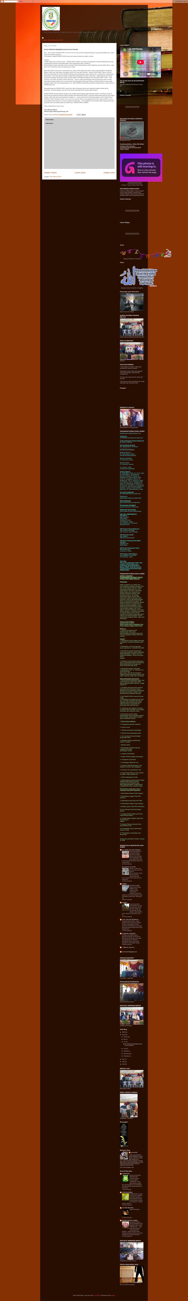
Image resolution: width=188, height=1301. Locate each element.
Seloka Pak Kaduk (135, 1209)
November (127, 1053)
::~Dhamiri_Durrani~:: (128, 947)
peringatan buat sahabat (128, 921)
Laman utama (80, 173)
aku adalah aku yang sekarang (131, 850)
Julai (125, 1048)
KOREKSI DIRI (134, 1194)
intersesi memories (135, 904)
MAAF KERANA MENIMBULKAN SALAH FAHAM (132, 1044)
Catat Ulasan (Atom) (55, 176)
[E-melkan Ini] (77, 115)
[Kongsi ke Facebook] (83, 115)
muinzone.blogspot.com (129, 951)
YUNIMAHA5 (125, 1173)
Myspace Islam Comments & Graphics (132, 288)
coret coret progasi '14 (136, 851)
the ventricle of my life (129, 867)
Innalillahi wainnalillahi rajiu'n (130, 935)
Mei (125, 1039)
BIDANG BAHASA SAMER (130, 1220)
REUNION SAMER (135, 885)
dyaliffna (124, 902)
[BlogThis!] (79, 115)
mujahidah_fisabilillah (129, 933)
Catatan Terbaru (50, 173)
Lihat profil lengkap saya (127, 1167)
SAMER (124, 884)
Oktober (126, 1051)
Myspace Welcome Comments (132, 258)
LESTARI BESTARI (127, 1208)
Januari (126, 1037)
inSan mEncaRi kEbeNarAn (130, 919)
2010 (123, 1034)
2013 (123, 1064)
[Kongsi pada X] (81, 115)
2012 (123, 1061)
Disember (126, 1056)
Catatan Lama (109, 173)
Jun (125, 1041)
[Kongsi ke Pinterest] (85, 115)
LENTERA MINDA (127, 1192)
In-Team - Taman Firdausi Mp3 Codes (132, 185)
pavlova (132, 868)
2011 (123, 1059)
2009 (123, 1032)
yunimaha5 (134, 1152)
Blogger (113, 1295)
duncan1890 (96, 1295)
